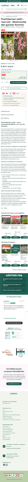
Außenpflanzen (9, 15)
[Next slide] (27, 311)
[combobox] (16, 9)
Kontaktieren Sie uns (8, 411)
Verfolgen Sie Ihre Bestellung (14, 448)
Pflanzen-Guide (6, 438)
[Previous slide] (1, 311)
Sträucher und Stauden (17, 15)
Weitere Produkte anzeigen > (19, 269)
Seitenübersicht (6, 403)
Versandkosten (6, 434)
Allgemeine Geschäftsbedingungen (11, 414)
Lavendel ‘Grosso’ (6, 225)
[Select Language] (19, 6)
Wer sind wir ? (6, 426)
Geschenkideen (6, 439)
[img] (7, 301)
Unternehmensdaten (8, 418)
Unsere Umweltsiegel (8, 429)
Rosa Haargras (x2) (15, 225)
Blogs (4, 436)
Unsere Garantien (7, 428)
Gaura (3, 16)
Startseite (3, 15)
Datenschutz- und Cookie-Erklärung (11, 419)
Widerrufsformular (7, 416)
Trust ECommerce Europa (9, 433)
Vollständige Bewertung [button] (10, 318)
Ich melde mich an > (14, 383)
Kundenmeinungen (7, 431)
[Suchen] (25, 9)
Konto (4, 413)
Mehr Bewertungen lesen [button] (14, 323)
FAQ (4, 410)
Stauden (24, 15)
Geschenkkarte (15, 254)
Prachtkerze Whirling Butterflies (5, 256)
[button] (1, 9)
